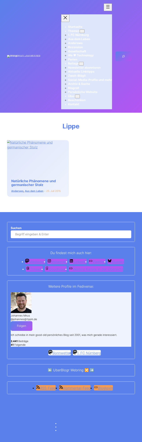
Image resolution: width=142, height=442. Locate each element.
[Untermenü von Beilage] (81, 64)
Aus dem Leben (34, 190)
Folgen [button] (21, 326)
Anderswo (17, 190)
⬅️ (50, 370)
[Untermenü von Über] (77, 96)
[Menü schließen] (65, 18)
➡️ (92, 370)
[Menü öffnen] (108, 7)
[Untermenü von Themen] (82, 31)
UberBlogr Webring (68, 370)
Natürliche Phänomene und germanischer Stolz (33, 183)
